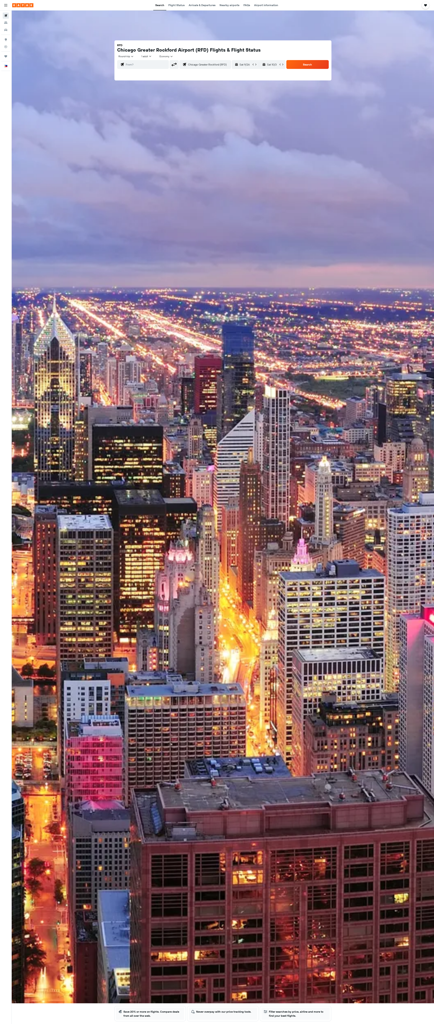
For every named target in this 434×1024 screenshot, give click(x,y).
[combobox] (126, 56)
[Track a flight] (5, 46)
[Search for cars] (5, 29)
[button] (5, 5)
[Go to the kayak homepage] (22, 5)
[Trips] (5, 56)
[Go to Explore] (5, 39)
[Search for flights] (5, 15)
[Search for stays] (5, 22)
